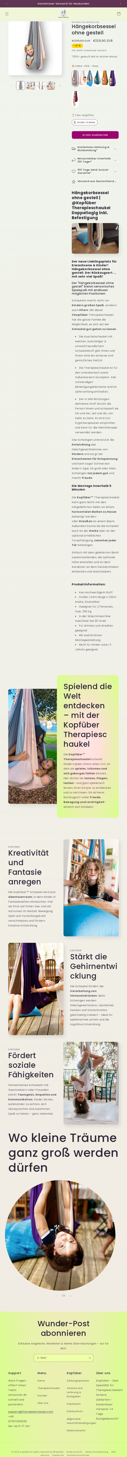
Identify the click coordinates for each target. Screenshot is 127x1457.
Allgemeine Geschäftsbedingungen (81, 1421)
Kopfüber (25, 1452)
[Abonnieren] (89, 1358)
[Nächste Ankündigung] (120, 3)
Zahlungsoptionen (78, 1380)
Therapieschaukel (49, 1388)
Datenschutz (75, 1411)
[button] (7, 13)
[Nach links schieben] (12, 85)
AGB (113, 1452)
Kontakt (42, 1395)
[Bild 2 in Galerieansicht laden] (30, 85)
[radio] (75, 78)
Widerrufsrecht (76, 1430)
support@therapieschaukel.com (30, 1412)
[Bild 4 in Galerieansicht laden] (51, 85)
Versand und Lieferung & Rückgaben (75, 1392)
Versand (45, 1455)
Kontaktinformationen (78, 1455)
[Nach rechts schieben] (60, 85)
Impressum (74, 1404)
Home (41, 1380)
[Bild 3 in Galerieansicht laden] (41, 85)
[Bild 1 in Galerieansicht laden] (20, 85)
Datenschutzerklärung (96, 1452)
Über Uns (43, 1403)
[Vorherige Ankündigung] (6, 3)
